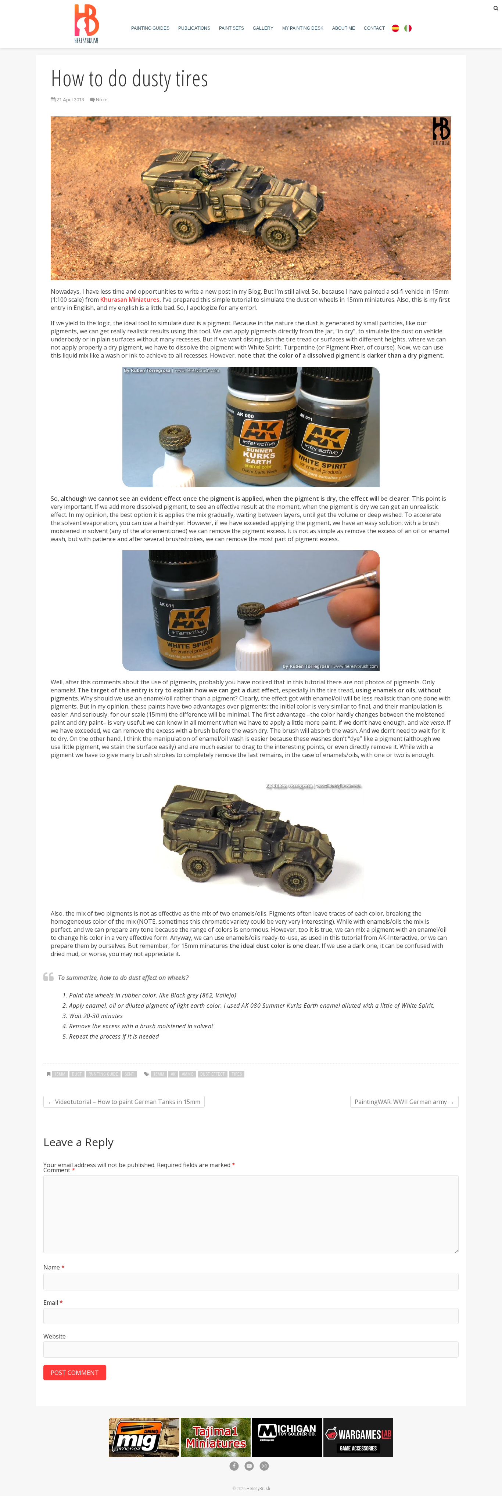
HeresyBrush (258, 1488)
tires (237, 1074)
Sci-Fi (130, 1074)
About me (343, 28)
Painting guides (150, 28)
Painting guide (103, 1074)
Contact (374, 28)
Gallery (263, 28)
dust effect (212, 1074)
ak (173, 1074)
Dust (77, 1074)
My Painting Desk (302, 28)
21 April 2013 (69, 99)
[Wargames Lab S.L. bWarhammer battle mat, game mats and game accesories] (358, 1421)
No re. (102, 99)
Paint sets (231, 28)
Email (53, 1302)
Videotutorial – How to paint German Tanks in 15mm (124, 1102)
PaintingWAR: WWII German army (404, 1102)
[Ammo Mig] (144, 1421)
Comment (59, 1170)
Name (54, 1267)
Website (54, 1336)
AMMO (188, 1074)
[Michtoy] (287, 1421)
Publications (194, 28)
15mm (59, 1074)
